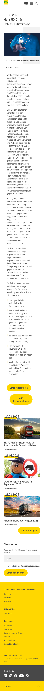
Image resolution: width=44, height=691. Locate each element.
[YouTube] (21, 675)
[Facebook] (15, 675)
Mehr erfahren (11, 449)
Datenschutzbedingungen (30, 565)
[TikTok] (27, 675)
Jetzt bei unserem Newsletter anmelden (22, 60)
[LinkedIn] (5, 675)
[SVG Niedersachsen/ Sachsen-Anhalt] (6, 2)
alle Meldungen (29, 530)
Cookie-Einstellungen (11, 643)
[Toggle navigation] (31, 3)
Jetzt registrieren (19, 387)
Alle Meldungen (12, 67)
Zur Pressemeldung (21, 399)
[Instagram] (10, 675)
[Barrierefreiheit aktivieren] (26, 3)
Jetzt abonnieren (15, 572)
